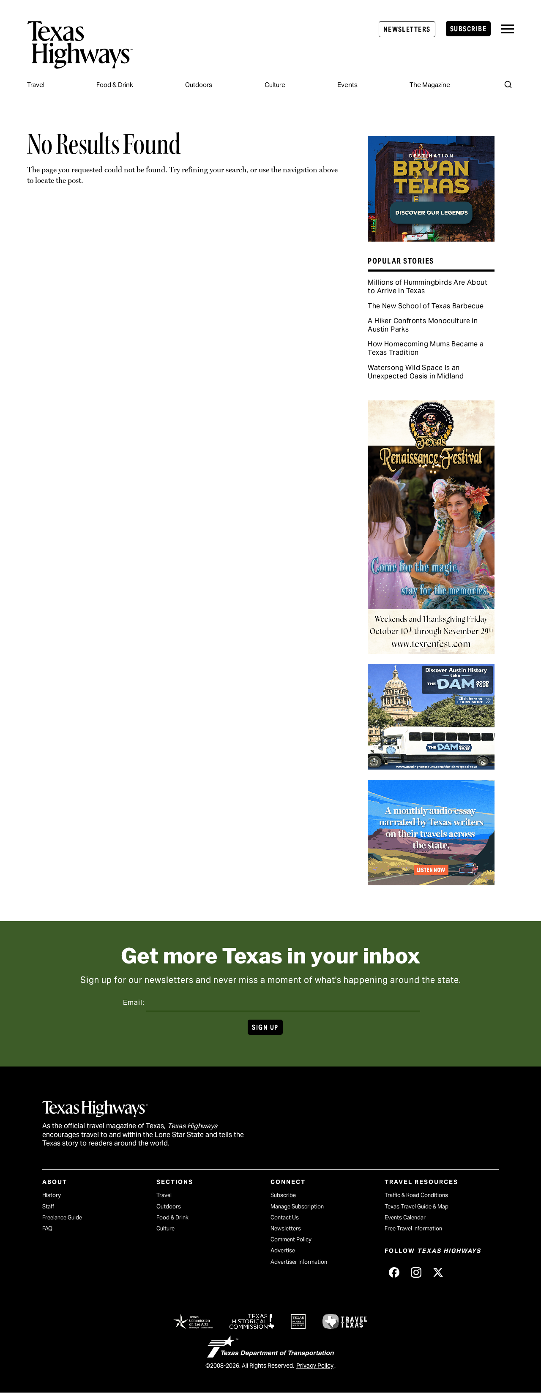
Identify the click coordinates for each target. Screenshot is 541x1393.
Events (347, 85)
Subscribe (468, 28)
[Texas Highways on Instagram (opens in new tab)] (416, 1272)
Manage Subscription (297, 1206)
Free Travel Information (413, 1228)
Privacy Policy (314, 1365)
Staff (48, 1206)
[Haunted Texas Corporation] (431, 767)
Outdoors (198, 85)
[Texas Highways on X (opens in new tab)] (438, 1272)
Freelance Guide (62, 1217)
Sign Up (265, 1027)
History (51, 1195)
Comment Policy (290, 1239)
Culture (275, 85)
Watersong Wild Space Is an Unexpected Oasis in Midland (416, 372)
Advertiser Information (298, 1261)
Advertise (282, 1250)
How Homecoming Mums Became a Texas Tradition (426, 348)
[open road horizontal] (431, 882)
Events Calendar (405, 1217)
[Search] (508, 84)
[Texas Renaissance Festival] (431, 651)
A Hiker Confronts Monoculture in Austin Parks (423, 325)
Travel (35, 85)
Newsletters (407, 29)
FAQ (47, 1228)
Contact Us (284, 1217)
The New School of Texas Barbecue (426, 306)
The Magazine (430, 85)
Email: (134, 1002)
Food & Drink (114, 85)
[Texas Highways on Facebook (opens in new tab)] (394, 1272)
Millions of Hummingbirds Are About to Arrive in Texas (427, 286)
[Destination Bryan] (431, 239)
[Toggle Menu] (507, 28)
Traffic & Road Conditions (416, 1195)
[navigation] (507, 28)
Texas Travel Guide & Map (416, 1206)
